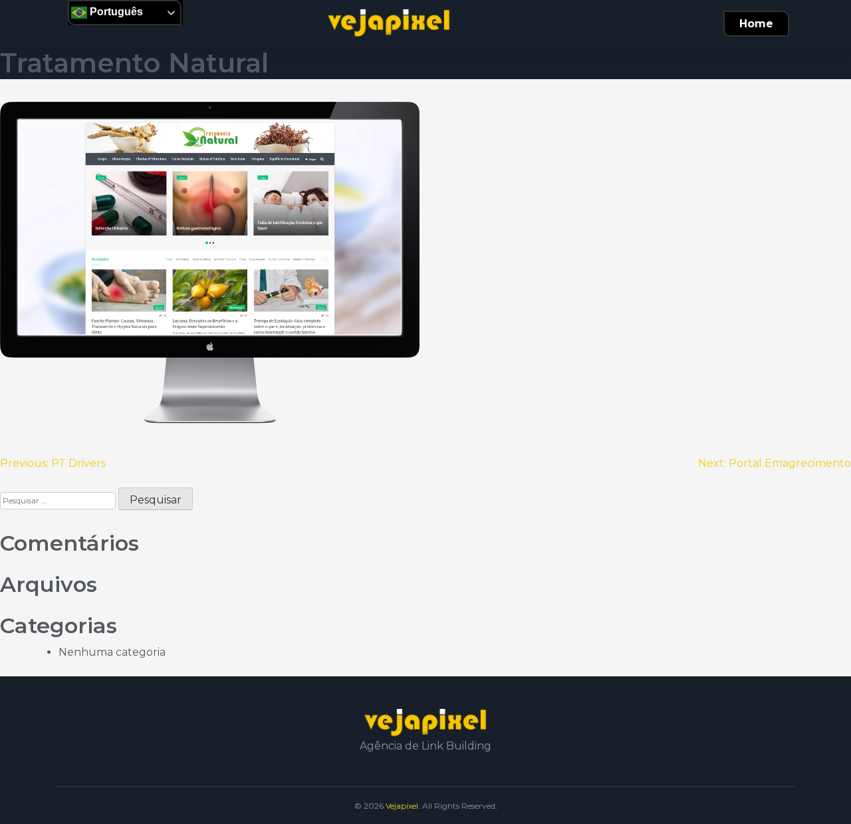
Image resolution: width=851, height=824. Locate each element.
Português (115, 11)
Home (756, 23)
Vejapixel (402, 806)
